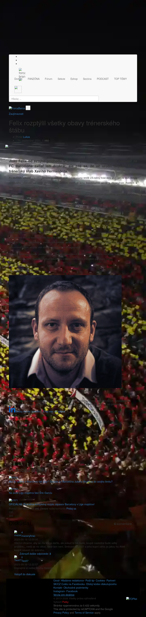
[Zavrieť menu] (28, 108)
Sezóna (87, 79)
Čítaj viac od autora (54, 411)
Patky (65, 602)
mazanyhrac (28, 536)
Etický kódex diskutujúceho (101, 584)
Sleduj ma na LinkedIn (27, 411)
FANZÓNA (34, 79)
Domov (18, 79)
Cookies (100, 580)
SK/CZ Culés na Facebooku (69, 584)
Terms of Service (84, 612)
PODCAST (103, 79)
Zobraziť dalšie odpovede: (35, 553)
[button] (20, 63)
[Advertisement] (73, 29)
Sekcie (61, 79)
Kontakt (57, 587)
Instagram (59, 591)
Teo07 (24, 561)
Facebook (72, 591)
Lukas (26, 137)
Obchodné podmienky (76, 587)
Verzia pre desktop (63, 594)
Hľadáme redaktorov (72, 580)
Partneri (110, 580)
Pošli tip (89, 580)
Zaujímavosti (16, 114)
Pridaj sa (71, 508)
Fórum (48, 79)
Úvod (56, 580)
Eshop (74, 79)
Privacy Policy (61, 612)
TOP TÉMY (120, 79)
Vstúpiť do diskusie (24, 574)
